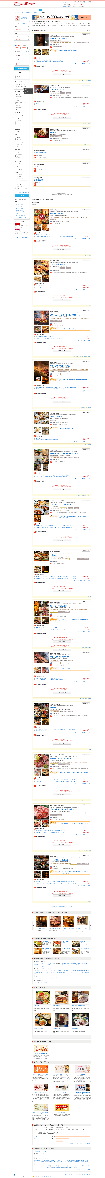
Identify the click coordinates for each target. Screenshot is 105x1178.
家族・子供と (19, 96)
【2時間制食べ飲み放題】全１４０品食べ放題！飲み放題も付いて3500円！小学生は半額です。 (57, 729)
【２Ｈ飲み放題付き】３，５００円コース (45, 285)
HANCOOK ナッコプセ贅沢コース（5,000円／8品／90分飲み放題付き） (52, 476)
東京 (32, 12)
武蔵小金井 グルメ (37, 12)
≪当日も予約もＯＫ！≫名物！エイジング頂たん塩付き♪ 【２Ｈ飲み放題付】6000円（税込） (56, 779)
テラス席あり (20, 146)
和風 (80, 23)
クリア (27, 51)
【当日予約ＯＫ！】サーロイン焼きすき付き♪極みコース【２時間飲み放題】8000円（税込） (56, 781)
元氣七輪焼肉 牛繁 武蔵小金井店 (62, 809)
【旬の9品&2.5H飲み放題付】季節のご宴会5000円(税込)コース (50, 60)
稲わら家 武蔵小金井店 (58, 606)
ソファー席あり (20, 144)
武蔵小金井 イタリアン (51, 1161)
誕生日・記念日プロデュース (22, 210)
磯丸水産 (63, 1167)
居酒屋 (42, 963)
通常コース (38, 103)
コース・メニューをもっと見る (82, 63)
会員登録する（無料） (67, 6)
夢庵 (46, 1166)
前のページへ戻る (18, 12)
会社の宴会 (18, 103)
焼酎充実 (19, 176)
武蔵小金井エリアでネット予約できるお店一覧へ (79, 1143)
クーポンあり (20, 169)
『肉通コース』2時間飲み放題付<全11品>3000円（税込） (49, 338)
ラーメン (72, 964)
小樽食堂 (87, 1166)
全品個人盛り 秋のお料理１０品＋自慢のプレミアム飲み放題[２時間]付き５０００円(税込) (56, 578)
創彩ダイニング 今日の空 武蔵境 (85, 80)
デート (17, 98)
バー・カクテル (65, 964)
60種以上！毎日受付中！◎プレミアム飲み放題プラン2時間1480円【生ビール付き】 (54, 236)
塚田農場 (53, 1167)
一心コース (38, 104)
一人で (17, 100)
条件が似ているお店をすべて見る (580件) (62, 906)
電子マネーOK (39, 972)
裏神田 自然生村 (56, 1028)
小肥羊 (48, 1167)
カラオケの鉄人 (54, 1166)
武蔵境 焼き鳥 (76, 1161)
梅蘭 (83, 1166)
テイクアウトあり (21, 125)
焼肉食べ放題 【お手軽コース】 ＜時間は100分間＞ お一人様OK (51, 832)
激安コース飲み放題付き (41, 730)
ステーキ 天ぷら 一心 (57, 89)
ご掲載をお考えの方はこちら (46, 1176)
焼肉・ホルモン (84, 963)
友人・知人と (19, 94)
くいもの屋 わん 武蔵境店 (86, 901)
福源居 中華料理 (56, 417)
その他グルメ (44, 966)
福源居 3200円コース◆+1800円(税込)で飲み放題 (47, 439)
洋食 (65, 963)
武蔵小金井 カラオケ (79, 1160)
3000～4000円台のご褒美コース (85, 942)
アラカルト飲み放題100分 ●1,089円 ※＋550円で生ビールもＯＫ (73, 823)
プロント (70, 1166)
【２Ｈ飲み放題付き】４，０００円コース (45, 287)
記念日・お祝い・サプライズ (22, 102)
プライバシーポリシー (75, 1174)
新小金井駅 (54, 978)
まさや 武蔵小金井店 (57, 264)
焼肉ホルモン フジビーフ (54, 928)
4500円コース (39, 438)
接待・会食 (18, 105)
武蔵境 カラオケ (62, 1160)
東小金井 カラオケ (67, 1161)
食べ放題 (19, 120)
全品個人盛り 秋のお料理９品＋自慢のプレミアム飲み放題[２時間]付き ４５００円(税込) (56, 576)
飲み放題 (19, 118)
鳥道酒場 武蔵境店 (57, 213)
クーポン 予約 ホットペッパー (85, 2)
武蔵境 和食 (59, 1161)
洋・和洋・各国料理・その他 (72, 23)
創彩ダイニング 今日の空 (59, 38)
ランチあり (19, 124)
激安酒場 (53, 707)
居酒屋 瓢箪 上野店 (38, 1028)
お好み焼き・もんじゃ (79, 964)
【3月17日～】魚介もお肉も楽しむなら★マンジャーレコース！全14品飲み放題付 (54, 525)
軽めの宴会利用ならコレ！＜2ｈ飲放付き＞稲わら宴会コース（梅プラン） (52, 629)
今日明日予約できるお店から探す (41, 982)
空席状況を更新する (62, 74)
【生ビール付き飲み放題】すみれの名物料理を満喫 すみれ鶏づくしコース (52, 388)
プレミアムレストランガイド (62, 1092)
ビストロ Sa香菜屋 (40, 152)
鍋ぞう (74, 1166)
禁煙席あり (60, 970)
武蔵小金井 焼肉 (53, 1160)
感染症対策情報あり (21, 131)
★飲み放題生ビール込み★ (65, 668)
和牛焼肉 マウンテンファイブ (60, 758)
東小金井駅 (48, 978)
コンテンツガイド (74, 2)
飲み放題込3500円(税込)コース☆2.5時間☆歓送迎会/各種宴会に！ (50, 679)
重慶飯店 (58, 1167)
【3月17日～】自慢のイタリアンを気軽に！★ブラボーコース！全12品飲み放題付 (54, 527)
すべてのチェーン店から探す (84, 1169)
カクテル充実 (20, 178)
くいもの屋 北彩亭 (38, 1005)
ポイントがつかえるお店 (21, 86)
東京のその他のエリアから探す (40, 1151)
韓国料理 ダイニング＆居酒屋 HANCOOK (64, 453)
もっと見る (89, 26)
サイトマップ (67, 1174)
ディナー (18, 45)
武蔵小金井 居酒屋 (45, 1160)
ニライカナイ (41, 1166)
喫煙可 (18, 156)
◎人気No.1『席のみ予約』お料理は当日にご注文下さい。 (48, 336)
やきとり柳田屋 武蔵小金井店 (60, 657)
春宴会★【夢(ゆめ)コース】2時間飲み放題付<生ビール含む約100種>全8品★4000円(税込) (56, 883)
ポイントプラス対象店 (20, 88)
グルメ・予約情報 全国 (26, 12)
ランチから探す (37, 1155)
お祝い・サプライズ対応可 (22, 189)
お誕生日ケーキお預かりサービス (66, 428)
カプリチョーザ (37, 1167)
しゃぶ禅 (79, 1166)
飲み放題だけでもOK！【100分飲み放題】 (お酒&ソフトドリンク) (51, 830)
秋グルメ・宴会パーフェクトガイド (41, 1074)
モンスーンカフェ (63, 1166)
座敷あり (19, 141)
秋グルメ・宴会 (19, 204)
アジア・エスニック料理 (45, 964)
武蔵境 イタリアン (41, 1161)
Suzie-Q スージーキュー (86, 144)
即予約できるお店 (19, 76)
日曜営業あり (20, 186)
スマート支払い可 (21, 163)
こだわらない (36, 963)
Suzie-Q (53, 132)
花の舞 (35, 1166)
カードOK (19, 184)
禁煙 (18, 152)
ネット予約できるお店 (20, 77)
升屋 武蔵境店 (38, 180)
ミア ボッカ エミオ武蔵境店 (60, 504)
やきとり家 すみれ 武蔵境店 (60, 366)
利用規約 (81, 1174)
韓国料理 (36, 964)
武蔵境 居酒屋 (37, 1160)
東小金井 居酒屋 (70, 1160)
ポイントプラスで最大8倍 (41, 1053)
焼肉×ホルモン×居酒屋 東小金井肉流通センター (66, 315)
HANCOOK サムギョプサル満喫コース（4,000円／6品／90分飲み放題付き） (53, 475)
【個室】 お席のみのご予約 (42, 235)
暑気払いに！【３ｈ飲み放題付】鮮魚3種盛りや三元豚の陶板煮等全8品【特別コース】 (55, 881)
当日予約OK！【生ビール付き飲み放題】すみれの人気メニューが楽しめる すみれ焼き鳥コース (57, 387)
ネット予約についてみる (23, 237)
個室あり (19, 137)
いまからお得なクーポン (21, 217)
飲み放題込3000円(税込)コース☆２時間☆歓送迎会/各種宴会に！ (50, 678)
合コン (17, 109)
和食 (62, 963)
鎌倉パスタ (68, 1167)
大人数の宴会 (19, 107)
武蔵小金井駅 (42, 978)
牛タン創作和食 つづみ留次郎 (78, 1005)
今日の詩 (53, 555)
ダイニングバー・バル (50, 963)
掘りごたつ (19, 139)
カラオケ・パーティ (56, 964)
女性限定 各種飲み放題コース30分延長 (68, 50)
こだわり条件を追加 (22, 192)
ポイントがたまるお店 (20, 84)
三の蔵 (36, 166)
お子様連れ (59, 972)
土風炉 (43, 1167)
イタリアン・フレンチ (72, 963)
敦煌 (49, 1166)
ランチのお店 (45, 941)
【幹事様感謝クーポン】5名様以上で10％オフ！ (70, 329)
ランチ (24, 45)
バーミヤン (74, 1167)
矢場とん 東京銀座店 (57, 1005)
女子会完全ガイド (20, 206)
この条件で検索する (22, 68)
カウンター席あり (21, 142)
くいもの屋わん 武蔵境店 (59, 860)
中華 (79, 963)
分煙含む (20, 154)
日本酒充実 (19, 174)
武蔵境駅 (35, 978)
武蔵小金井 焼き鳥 (84, 1161)
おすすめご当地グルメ (21, 215)
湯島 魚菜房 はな (75, 1028)
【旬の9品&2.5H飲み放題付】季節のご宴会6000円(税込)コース (50, 61)
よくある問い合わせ (65, 2)
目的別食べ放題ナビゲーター (22, 208)
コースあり (19, 122)
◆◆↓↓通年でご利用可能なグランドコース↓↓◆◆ (46, 627)
